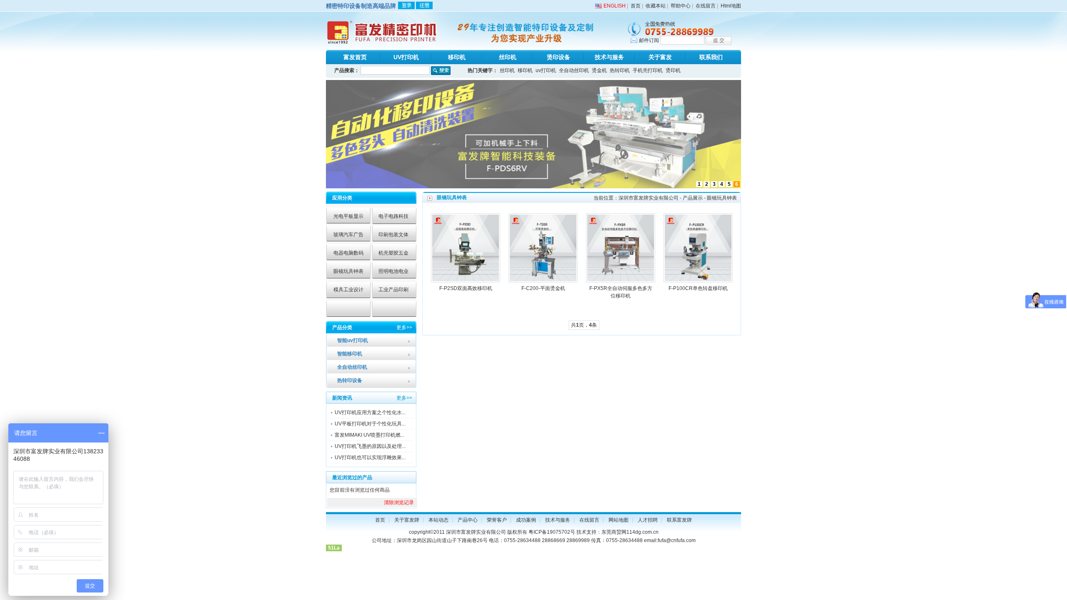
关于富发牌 (406, 520)
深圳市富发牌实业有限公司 (649, 198)
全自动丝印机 (574, 70)
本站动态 (438, 520)
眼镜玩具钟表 (348, 271)
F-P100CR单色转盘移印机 (698, 288)
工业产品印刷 (393, 289)
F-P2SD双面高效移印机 (465, 288)
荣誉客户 (497, 520)
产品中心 (468, 520)
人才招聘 (648, 520)
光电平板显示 (348, 216)
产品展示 (693, 198)
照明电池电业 (393, 271)
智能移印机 (349, 354)
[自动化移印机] (533, 187)
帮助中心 (681, 6)
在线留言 (706, 6)
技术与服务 (609, 57)
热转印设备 (349, 380)
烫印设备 (558, 57)
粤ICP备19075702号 (551, 532)
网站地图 (619, 520)
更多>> (404, 327)
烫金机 (599, 70)
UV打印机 (406, 57)
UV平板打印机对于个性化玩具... (370, 424)
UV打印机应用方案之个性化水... (370, 412)
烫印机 (673, 70)
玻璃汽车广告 (348, 235)
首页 (636, 6)
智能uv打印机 (352, 340)
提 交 (718, 40)
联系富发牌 (679, 520)
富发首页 (355, 57)
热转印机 (620, 70)
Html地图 (731, 6)
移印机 (457, 57)
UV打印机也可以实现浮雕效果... (370, 457)
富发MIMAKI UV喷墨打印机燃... (369, 435)
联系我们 (711, 57)
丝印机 (507, 57)
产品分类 (342, 327)
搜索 (441, 70)
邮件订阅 (649, 40)
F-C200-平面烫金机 (543, 288)
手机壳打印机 (648, 70)
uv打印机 (546, 70)
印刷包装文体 (393, 235)
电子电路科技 (393, 216)
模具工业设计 (348, 289)
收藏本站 (656, 6)
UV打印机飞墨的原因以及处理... (370, 446)
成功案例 (526, 520)
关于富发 (660, 57)
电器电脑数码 (348, 253)
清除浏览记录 (399, 502)
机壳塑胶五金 (393, 253)
